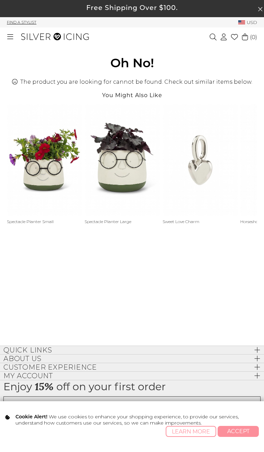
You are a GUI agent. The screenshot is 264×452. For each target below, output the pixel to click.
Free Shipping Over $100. (132, 8)
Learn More (191, 431)
